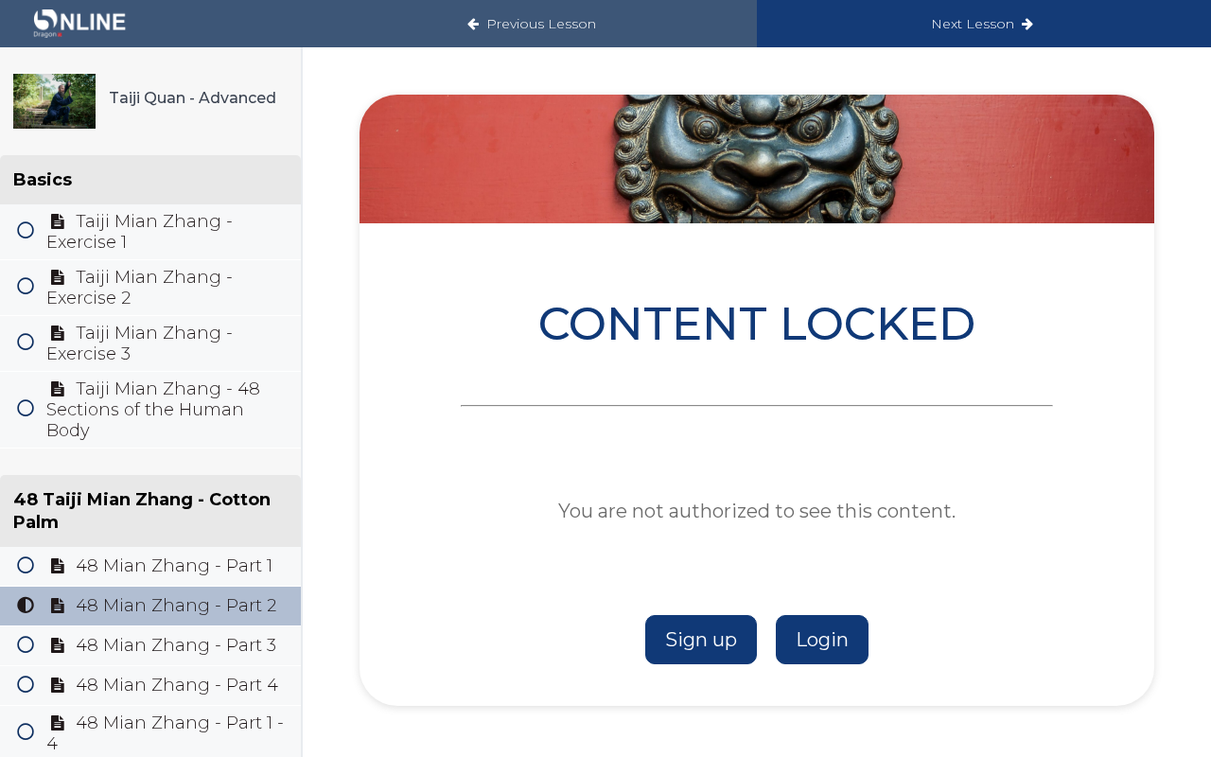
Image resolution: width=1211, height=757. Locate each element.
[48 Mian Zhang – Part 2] (54, 101)
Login (822, 639)
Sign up (701, 639)
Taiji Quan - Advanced (192, 98)
